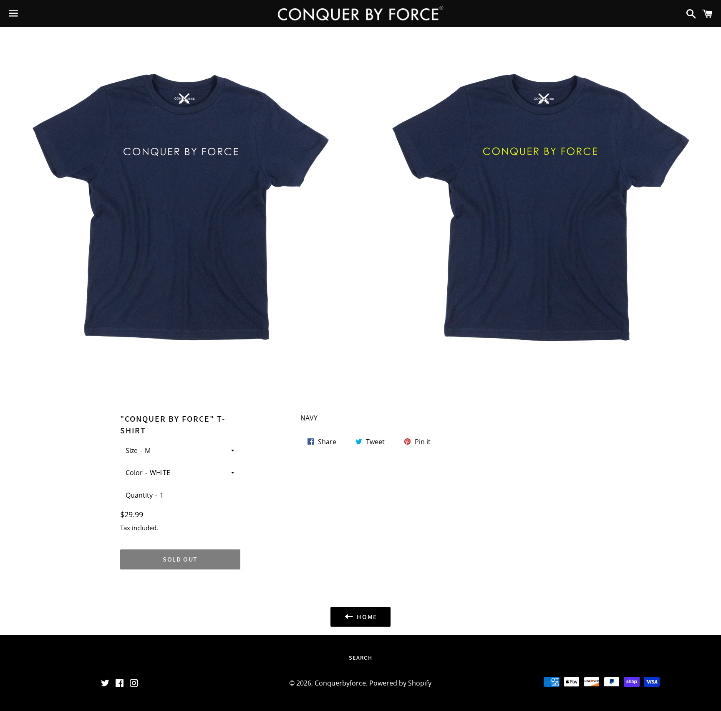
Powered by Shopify (400, 683)
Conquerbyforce (340, 683)
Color (134, 472)
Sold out (180, 559)
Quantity (139, 495)
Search (360, 657)
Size (132, 450)
